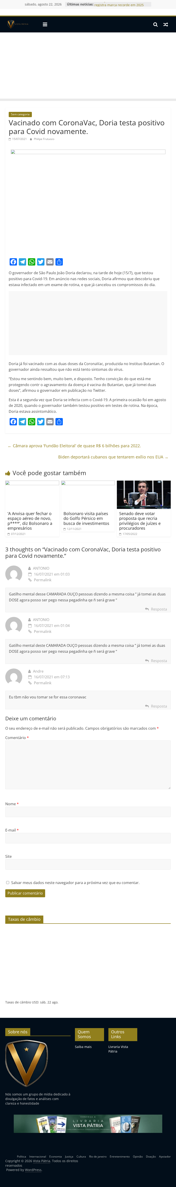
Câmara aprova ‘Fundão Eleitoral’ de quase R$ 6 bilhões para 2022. (74, 445)
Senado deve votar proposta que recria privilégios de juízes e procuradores (140, 521)
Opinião (138, 1156)
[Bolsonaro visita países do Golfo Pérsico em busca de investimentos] (88, 483)
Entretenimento (120, 1156)
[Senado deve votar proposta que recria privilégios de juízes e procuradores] (144, 483)
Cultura (81, 1156)
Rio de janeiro (98, 1156)
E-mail (12, 830)
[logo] (26, 1042)
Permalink (42, 579)
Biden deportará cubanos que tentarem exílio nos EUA (113, 457)
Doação (151, 1156)
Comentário (17, 737)
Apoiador (165, 1156)
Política (21, 1156)
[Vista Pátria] (17, 24)
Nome (12, 803)
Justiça (69, 1156)
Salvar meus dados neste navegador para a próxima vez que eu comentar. (75, 882)
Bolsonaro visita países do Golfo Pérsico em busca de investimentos (86, 518)
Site (8, 856)
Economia (55, 1156)
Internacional (37, 1156)
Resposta (159, 609)
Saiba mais (83, 1047)
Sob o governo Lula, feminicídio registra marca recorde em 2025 (119, 6)
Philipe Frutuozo (44, 139)
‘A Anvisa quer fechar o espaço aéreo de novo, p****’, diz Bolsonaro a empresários (30, 521)
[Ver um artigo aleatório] (166, 24)
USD (35, 1002)
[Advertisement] (88, 67)
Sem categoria (20, 114)
